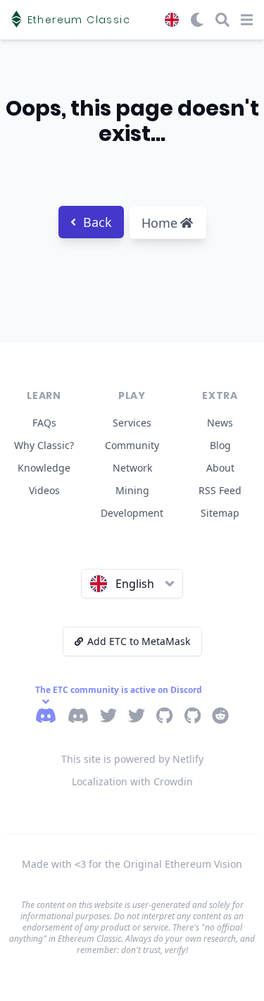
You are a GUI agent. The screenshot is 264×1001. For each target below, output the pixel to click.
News (220, 422)
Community (132, 445)
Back (97, 222)
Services (132, 422)
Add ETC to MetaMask (138, 641)
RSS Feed (220, 490)
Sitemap (220, 513)
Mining (132, 490)
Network (132, 467)
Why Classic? (44, 445)
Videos (44, 490)
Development (132, 513)
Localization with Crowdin (132, 781)
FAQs (44, 422)
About (220, 467)
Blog (220, 445)
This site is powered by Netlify (132, 759)
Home (159, 222)
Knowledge (44, 467)
